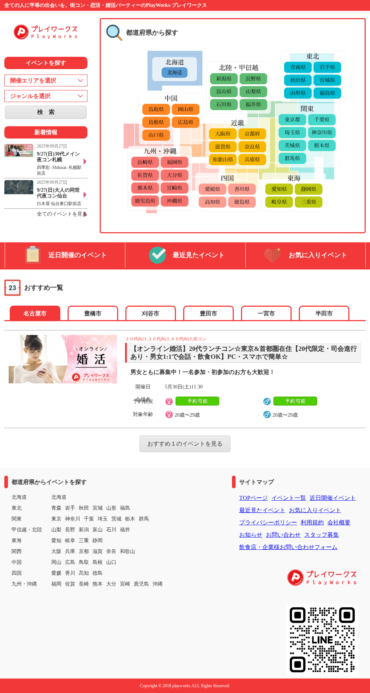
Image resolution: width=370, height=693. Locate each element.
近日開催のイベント (77, 255)
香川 (70, 573)
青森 (56, 508)
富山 (97, 529)
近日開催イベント (333, 498)
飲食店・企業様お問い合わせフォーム (288, 547)
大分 (111, 584)
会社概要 (338, 522)
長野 (70, 529)
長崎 (84, 584)
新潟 (84, 529)
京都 (84, 551)
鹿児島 (141, 584)
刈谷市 (150, 313)
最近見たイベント (199, 255)
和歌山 (127, 551)
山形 (111, 508)
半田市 (324, 313)
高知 (84, 573)
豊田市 (208, 313)
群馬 (144, 519)
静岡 (97, 540)
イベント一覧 (288, 498)
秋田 (84, 508)
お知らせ (250, 535)
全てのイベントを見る (62, 214)
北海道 (58, 497)
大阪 (56, 551)
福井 (125, 529)
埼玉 (103, 519)
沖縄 (157, 584)
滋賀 (97, 551)
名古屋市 (35, 313)
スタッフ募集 (321, 535)
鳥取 (84, 562)
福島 (125, 508)
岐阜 (70, 540)
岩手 (70, 508)
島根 (97, 562)
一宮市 (266, 313)
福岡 (56, 584)
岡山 (56, 562)
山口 (111, 562)
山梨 (56, 529)
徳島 (97, 573)
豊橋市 (93, 313)
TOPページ (253, 498)
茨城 (116, 519)
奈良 (111, 551)
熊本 (97, 584)
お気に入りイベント (318, 255)
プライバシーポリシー (268, 522)
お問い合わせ (283, 535)
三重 (84, 540)
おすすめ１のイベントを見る (185, 444)
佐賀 (70, 584)
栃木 (130, 519)
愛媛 (56, 573)
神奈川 (72, 519)
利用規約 (312, 522)
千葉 (89, 519)
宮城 (97, 508)
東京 (56, 519)
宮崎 (125, 584)
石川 (111, 529)
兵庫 (70, 551)
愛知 (56, 540)
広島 (70, 562)
